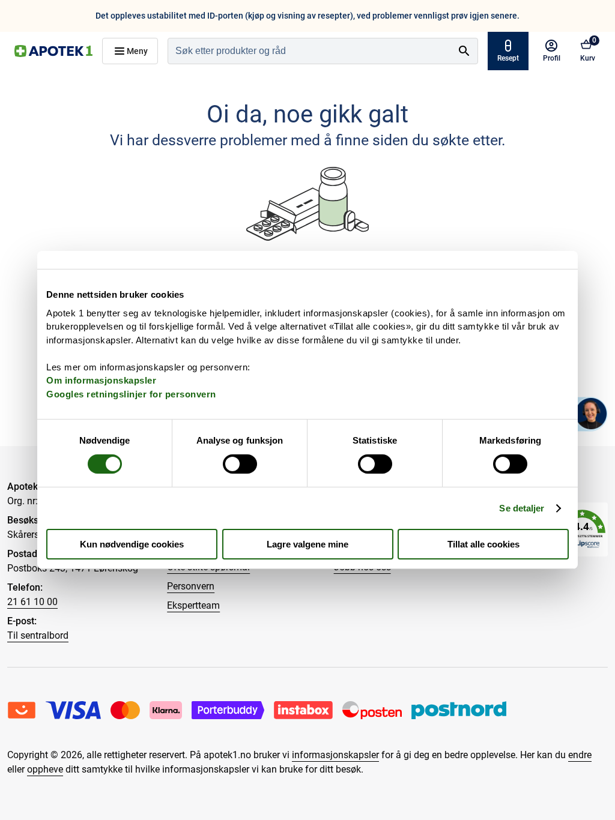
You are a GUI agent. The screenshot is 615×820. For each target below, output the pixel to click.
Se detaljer (521, 508)
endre (580, 755)
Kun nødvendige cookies (132, 544)
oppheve (45, 769)
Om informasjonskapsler (101, 380)
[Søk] (464, 51)
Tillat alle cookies (483, 544)
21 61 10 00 (32, 601)
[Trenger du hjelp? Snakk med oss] (591, 413)
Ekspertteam (193, 605)
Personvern (190, 586)
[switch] (240, 464)
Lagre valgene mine (307, 544)
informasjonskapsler (335, 755)
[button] (582, 529)
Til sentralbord (37, 635)
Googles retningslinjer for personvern (131, 393)
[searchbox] (309, 51)
